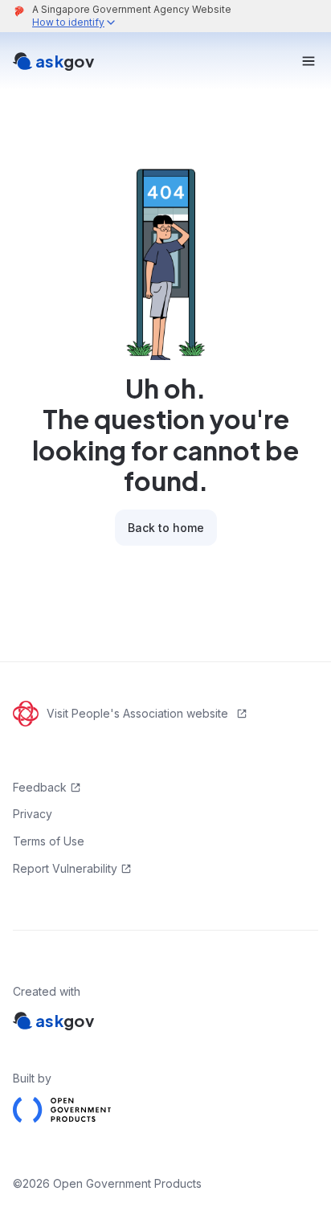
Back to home (166, 527)
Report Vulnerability (65, 868)
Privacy (32, 814)
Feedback (40, 787)
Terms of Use (48, 841)
